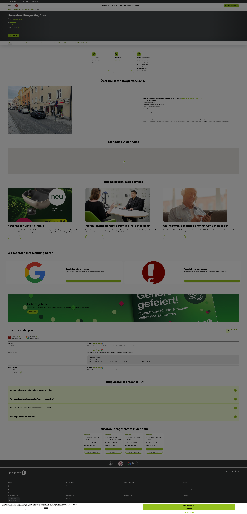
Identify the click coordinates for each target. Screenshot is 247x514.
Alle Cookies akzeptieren (188, 505)
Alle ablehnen (189, 508)
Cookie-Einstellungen (189, 512)
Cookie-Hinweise (33, 509)
